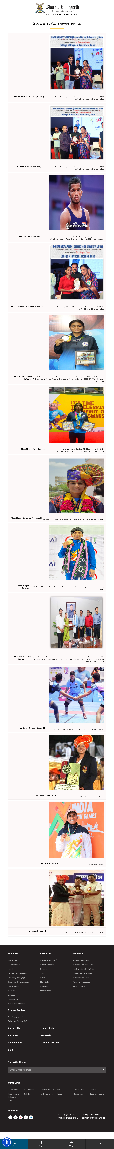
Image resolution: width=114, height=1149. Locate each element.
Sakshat (27, 1094)
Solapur (43, 969)
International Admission (83, 964)
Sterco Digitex (99, 1117)
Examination (13, 986)
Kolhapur (44, 986)
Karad (42, 977)
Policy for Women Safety (18, 1021)
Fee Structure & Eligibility (84, 969)
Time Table (13, 999)
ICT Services (30, 1089)
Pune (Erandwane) (48, 964)
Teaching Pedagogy (16, 977)
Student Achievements (18, 973)
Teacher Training (97, 1094)
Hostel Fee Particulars (82, 973)
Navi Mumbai (45, 990)
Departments (14, 964)
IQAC (59, 1094)
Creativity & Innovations (18, 982)
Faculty (11, 969)
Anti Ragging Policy (16, 1017)
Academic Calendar (16, 1003)
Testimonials (79, 1089)
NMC (59, 1089)
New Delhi (44, 982)
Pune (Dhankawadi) (48, 960)
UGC (10, 1101)
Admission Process (81, 960)
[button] (7, 1142)
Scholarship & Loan (81, 977)
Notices (11, 990)
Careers (93, 1089)
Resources (78, 1094)
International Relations (13, 1095)
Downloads (13, 1089)
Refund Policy (79, 986)
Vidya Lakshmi (47, 1094)
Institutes (12, 960)
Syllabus (11, 995)
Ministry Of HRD (48, 1089)
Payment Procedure (81, 982)
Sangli (42, 973)
